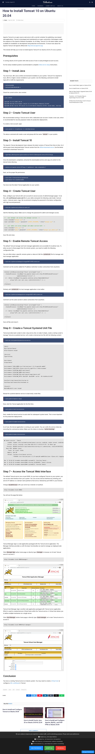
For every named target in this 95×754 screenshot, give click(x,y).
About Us (60, 5)
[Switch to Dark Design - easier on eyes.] (90, 2)
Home (33, 5)
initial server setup (44, 65)
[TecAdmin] (47, 2)
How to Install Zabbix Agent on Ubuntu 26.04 (80, 85)
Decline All (60, 748)
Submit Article (50, 5)
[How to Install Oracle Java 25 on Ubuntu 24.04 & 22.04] (33, 712)
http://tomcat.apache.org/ (35, 45)
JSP (13, 689)
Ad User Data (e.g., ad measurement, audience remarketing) (48, 741)
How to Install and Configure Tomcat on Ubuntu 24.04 (12, 710)
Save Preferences (36, 748)
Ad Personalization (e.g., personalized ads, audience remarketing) (48, 743)
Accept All (49, 748)
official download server (47, 147)
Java (10, 689)
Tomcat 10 (23, 689)
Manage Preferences (88, 752)
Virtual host (55, 681)
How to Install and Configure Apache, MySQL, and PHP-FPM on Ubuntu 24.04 (54, 722)
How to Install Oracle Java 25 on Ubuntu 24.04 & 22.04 (33, 721)
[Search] (92, 2)
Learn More (47, 751)
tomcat (17, 689)
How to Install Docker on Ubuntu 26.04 (78, 88)
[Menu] (3, 2)
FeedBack (40, 5)
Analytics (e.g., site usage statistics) (48, 736)
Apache (5, 689)
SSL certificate (14, 683)
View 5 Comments (33, 730)
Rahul (5, 20)
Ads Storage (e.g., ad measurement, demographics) (48, 739)
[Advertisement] (33, 28)
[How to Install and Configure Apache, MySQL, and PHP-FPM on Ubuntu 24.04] (54, 712)
